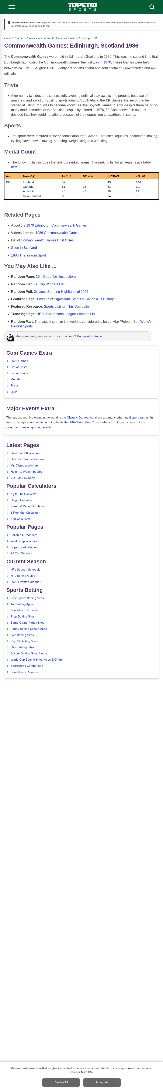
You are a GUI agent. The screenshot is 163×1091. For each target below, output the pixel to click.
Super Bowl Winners (24, 547)
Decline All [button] (61, 1082)
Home (7, 38)
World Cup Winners (24, 541)
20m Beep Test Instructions (56, 276)
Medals (15, 379)
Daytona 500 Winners (25, 453)
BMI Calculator (20, 518)
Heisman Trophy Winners (28, 459)
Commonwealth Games (50, 38)
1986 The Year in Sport (28, 255)
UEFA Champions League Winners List (66, 314)
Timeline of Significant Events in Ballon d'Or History (75, 299)
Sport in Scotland (24, 247)
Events (19, 38)
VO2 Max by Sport (23, 477)
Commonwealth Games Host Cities (47, 240)
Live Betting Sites (22, 635)
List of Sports (19, 373)
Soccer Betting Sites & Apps (29, 653)
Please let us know (89, 336)
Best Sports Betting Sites (27, 598)
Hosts (72, 38)
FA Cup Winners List (49, 284)
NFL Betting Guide (23, 575)
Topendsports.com (51, 22)
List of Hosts (19, 367)
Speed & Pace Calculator (27, 506)
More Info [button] (87, 1072)
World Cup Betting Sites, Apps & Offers (37, 659)
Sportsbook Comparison (27, 665)
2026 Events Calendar (26, 582)
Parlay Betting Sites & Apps (29, 628)
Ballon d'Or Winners (24, 535)
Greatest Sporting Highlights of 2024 (61, 291)
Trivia (14, 385)
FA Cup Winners (21, 553)
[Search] (152, 7)
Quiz (14, 391)
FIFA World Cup (80, 422)
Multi (30, 38)
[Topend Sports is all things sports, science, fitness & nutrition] (82, 7)
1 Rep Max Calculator (25, 512)
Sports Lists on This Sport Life (66, 306)
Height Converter (22, 500)
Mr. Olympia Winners (25, 465)
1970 (107, 62)
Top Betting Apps (22, 604)
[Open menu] (11, 7)
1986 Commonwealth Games (57, 233)
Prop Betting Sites (23, 616)
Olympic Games (77, 417)
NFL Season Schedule (26, 569)
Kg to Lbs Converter (24, 494)
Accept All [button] (102, 1082)
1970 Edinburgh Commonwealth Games (56, 225)
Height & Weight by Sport (27, 471)
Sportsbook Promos (24, 610)
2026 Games (19, 360)
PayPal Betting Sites (24, 641)
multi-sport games (136, 417)
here (14, 167)
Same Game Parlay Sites (27, 622)
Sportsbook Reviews (24, 672)
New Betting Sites (22, 647)
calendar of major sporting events (28, 427)
